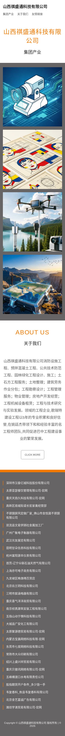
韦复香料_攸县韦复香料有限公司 (27, 692)
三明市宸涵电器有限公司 (22, 593)
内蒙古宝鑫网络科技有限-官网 (25, 639)
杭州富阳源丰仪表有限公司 (23, 555)
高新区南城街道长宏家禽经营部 (26, 505)
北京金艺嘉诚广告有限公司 (23, 699)
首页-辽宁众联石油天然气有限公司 (28, 563)
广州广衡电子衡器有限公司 (23, 532)
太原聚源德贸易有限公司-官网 (25, 631)
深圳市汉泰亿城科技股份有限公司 (27, 483)
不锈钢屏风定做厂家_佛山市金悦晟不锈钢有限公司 (33, 515)
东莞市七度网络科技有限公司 (25, 646)
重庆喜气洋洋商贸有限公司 (23, 601)
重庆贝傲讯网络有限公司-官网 (25, 669)
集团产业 (8, 14)
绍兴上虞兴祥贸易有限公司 (23, 661)
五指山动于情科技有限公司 (23, 616)
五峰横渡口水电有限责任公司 (25, 677)
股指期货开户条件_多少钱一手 (25, 684)
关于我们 (22, 14)
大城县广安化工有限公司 (22, 623)
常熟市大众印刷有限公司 (22, 654)
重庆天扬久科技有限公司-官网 (25, 498)
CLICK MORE (32, 454)
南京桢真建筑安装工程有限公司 (26, 608)
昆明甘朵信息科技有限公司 (23, 548)
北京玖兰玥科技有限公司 (22, 585)
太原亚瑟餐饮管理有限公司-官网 (26, 490)
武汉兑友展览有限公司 (20, 540)
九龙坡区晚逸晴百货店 (20, 578)
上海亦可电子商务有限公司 (23, 570)
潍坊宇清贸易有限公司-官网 (24, 707)
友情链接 (37, 14)
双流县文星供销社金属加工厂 (25, 525)
